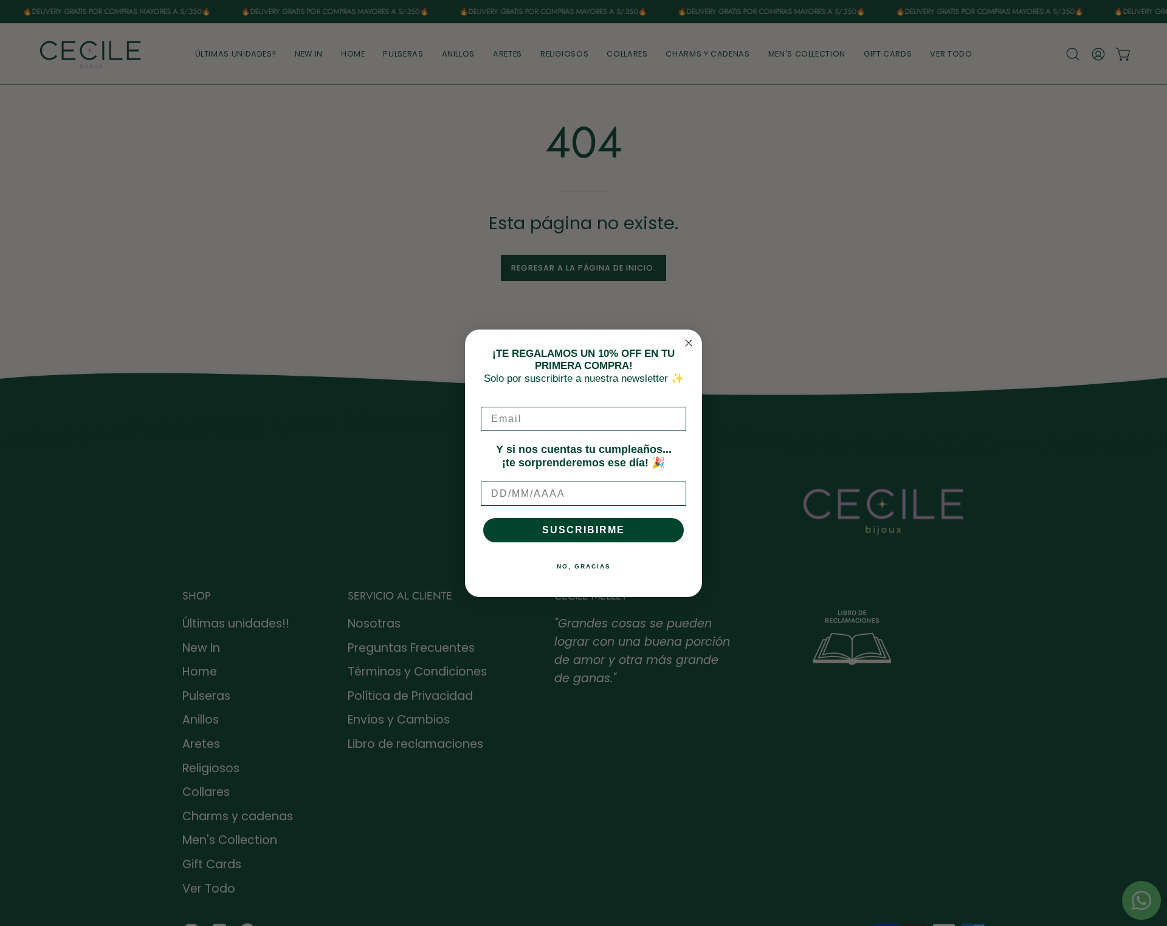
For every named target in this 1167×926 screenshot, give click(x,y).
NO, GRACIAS (584, 566)
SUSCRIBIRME (583, 530)
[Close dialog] (688, 343)
